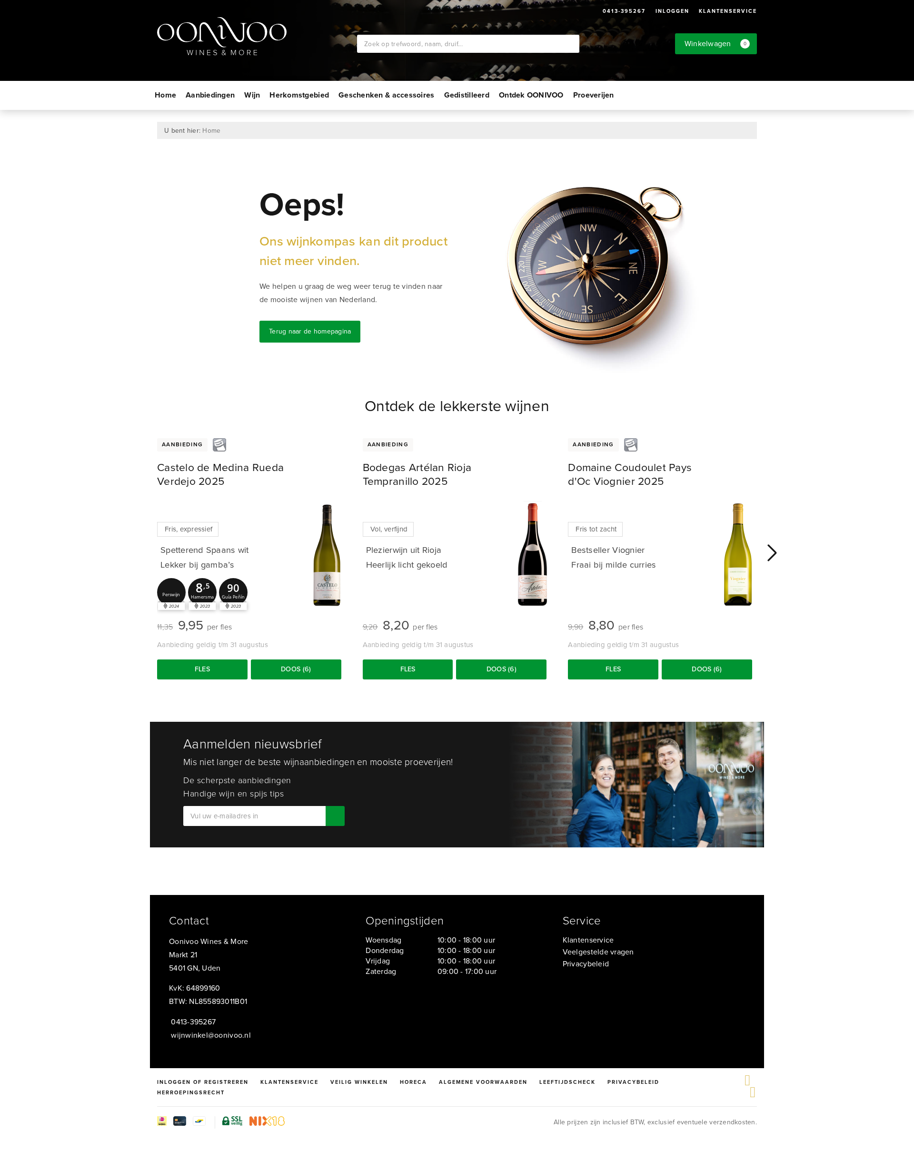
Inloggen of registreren (202, 1082)
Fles (202, 669)
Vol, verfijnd (388, 529)
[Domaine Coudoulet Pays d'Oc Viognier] (738, 554)
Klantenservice (728, 11)
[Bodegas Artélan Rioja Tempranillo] (532, 554)
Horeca (413, 1082)
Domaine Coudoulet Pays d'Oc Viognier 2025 (630, 474)
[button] (171, 592)
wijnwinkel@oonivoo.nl (211, 1035)
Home (165, 94)
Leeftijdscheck (567, 1082)
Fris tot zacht (596, 529)
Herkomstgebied (299, 94)
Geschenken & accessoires (386, 94)
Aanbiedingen (210, 94)
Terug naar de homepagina (310, 331)
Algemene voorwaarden (483, 1082)
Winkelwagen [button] (716, 43)
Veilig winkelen (359, 1082)
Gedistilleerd (466, 94)
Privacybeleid (586, 963)
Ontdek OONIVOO (531, 94)
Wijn (252, 94)
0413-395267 (624, 11)
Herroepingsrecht (191, 1092)
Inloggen (672, 11)
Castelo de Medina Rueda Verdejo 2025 (220, 474)
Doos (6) (296, 669)
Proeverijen (593, 94)
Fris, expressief (188, 529)
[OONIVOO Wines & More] (257, 36)
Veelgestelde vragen (598, 951)
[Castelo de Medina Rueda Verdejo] (327, 554)
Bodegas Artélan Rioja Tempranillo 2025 (417, 474)
